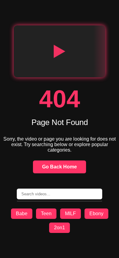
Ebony (96, 213)
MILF (70, 213)
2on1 (59, 227)
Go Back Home (59, 166)
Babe (21, 213)
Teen (46, 213)
